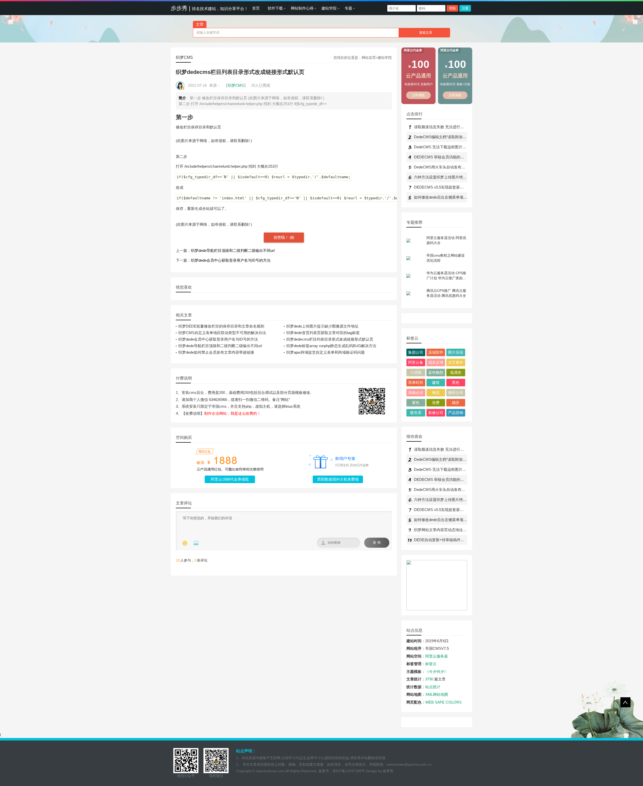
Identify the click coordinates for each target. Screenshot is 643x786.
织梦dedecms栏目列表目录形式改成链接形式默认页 (329, 339)
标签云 (431, 664)
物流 (436, 392)
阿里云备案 (415, 363)
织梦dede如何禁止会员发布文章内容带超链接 (216, 352)
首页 (256, 8)
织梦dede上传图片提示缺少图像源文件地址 (322, 326)
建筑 (436, 382)
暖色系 (415, 412)
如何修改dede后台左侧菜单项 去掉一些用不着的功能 (458, 197)
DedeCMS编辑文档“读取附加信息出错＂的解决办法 (457, 137)
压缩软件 (435, 352)
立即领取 (418, 95)
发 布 (377, 542)
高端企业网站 (415, 393)
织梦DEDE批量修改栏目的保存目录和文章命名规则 (221, 326)
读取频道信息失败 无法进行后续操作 (444, 127)
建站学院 (329, 8)
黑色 (455, 382)
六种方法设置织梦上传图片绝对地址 (444, 177)
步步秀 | (209, 8)
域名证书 (435, 362)
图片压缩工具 (455, 353)
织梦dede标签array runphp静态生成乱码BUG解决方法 (331, 346)
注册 (465, 8)
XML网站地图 (436, 694)
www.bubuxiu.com (270, 771)
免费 (436, 402)
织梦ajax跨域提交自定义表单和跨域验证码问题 (325, 352)
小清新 (415, 372)
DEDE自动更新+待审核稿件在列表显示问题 (450, 540)
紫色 (415, 402)
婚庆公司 (455, 392)
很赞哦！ (282, 237)
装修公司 (435, 412)
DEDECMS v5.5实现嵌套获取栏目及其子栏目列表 (456, 187)
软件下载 (275, 8)
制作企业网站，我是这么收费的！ (232, 413)
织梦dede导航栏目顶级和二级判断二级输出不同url (233, 250)
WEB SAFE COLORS (443, 702)
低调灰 (455, 372)
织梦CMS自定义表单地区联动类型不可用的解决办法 (222, 333)
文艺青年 (455, 362)
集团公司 (415, 352)
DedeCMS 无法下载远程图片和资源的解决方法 (453, 147)
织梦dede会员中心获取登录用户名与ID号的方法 (231, 260)
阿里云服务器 (436, 656)
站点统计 (432, 687)
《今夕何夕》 (436, 671)
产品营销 (455, 412)
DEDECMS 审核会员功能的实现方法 (444, 157)
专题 (348, 8)
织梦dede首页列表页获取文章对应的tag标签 (323, 333)
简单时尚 (415, 382)
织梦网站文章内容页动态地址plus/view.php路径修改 (457, 530)
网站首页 (369, 58)
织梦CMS (184, 57)
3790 (429, 679)
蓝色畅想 (435, 372)
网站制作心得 (302, 8)
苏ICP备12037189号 (349, 771)
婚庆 (455, 402)
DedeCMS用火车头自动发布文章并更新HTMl (451, 167)
